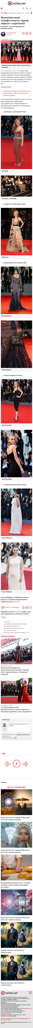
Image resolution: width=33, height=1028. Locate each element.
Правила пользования (6, 1018)
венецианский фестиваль (15, 628)
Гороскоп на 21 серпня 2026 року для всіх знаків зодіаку (15, 851)
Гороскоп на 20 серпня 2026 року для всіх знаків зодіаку (15, 918)
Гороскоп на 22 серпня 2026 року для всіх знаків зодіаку (15, 818)
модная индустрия (12, 626)
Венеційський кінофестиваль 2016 (17, 632)
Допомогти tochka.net (16, 13)
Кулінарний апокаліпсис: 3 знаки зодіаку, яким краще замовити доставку (15, 885)
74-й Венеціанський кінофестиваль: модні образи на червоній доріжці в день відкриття (16, 709)
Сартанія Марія (11, 33)
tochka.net (16, 601)
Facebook (18, 611)
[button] (27, 8)
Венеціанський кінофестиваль (11, 71)
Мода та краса (6, 41)
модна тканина (11, 630)
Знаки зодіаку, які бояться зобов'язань (12, 951)
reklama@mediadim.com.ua (26, 1008)
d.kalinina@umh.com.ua (6, 1013)
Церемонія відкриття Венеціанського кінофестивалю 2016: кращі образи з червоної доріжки (15, 671)
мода (8, 622)
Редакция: (3, 1012)
